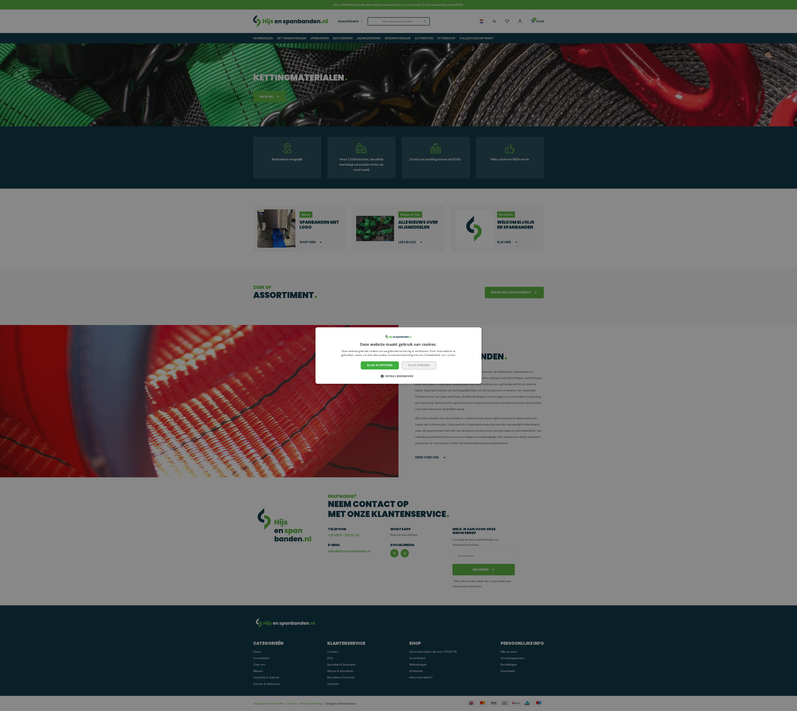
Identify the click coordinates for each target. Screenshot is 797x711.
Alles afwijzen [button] (419, 365)
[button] (398, 376)
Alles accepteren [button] (379, 365)
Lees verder (448, 355)
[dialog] (398, 355)
